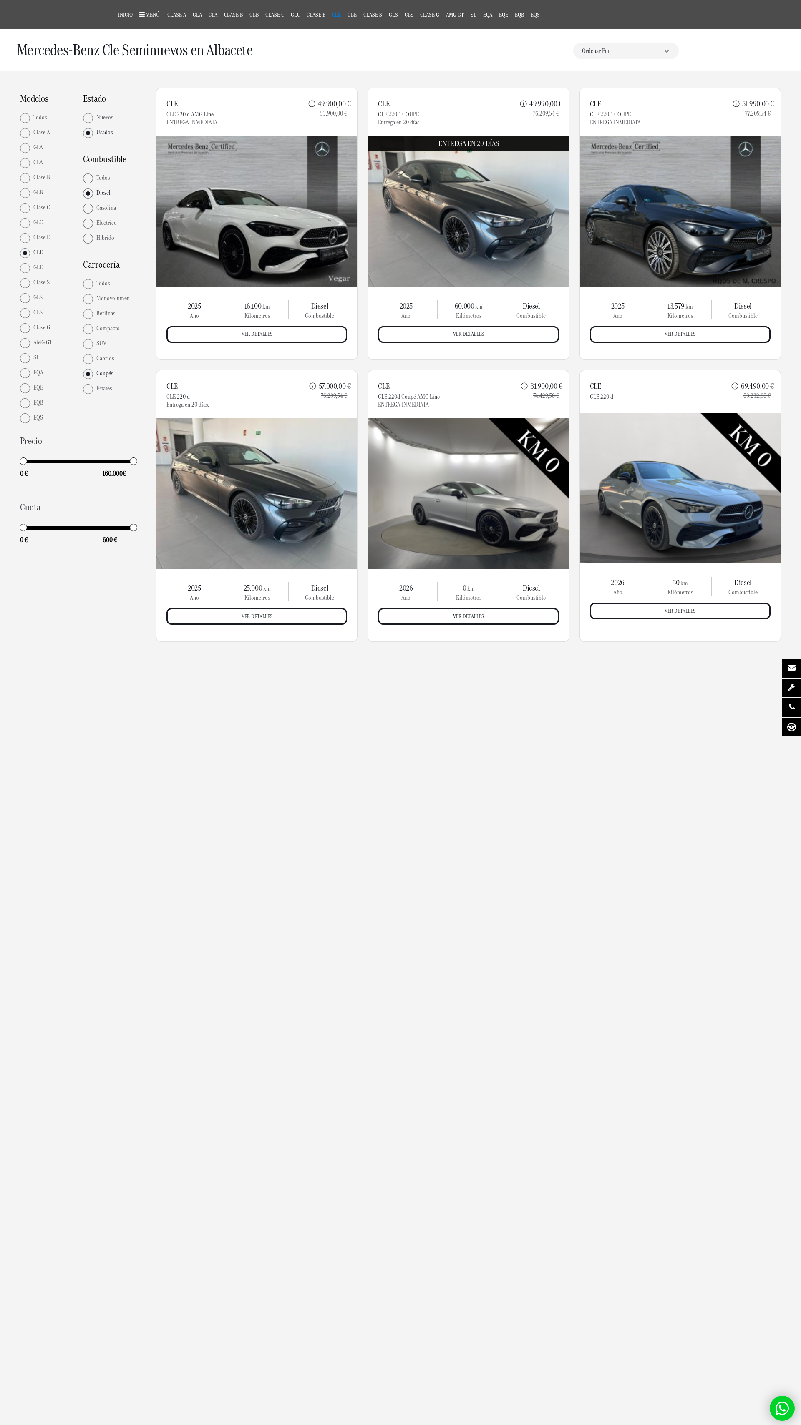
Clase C (274, 14)
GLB (254, 14)
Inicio (125, 14)
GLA (197, 14)
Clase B (233, 14)
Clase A (176, 14)
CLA (213, 14)
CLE (336, 14)
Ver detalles (257, 334)
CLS (409, 14)
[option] (257, 211)
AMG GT (455, 14)
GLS (393, 14)
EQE (503, 14)
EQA (487, 14)
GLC (295, 14)
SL (473, 14)
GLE (352, 14)
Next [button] (339, 211)
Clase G (429, 14)
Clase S (372, 14)
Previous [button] (174, 211)
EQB (519, 14)
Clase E (316, 14)
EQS (535, 14)
